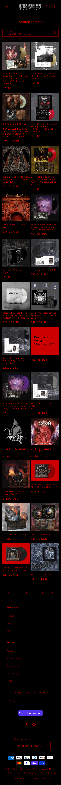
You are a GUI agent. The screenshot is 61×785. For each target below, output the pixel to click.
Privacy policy (30, 773)
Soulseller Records (23, 769)
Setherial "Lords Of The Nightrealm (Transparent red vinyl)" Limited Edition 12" (44, 181)
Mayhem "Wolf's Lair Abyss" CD (12, 271)
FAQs (9, 680)
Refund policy (14, 773)
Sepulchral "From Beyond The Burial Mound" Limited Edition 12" (44, 315)
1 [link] (8, 593)
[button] (6, 6)
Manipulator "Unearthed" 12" (14, 450)
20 (43, 593)
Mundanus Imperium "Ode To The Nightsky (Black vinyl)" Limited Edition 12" (44, 227)
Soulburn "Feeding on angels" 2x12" (41, 450)
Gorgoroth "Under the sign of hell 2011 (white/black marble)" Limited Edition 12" (16, 315)
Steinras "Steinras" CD (42, 574)
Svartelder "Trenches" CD (44, 270)
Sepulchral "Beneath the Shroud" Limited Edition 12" (44, 485)
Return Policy (14, 658)
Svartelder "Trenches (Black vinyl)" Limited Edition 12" (13, 360)
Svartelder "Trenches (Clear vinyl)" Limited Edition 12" (41, 406)
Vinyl (9, 630)
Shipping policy (21, 778)
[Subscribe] (50, 701)
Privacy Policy (15, 666)
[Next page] (52, 593)
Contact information (41, 778)
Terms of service (48, 773)
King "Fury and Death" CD (15, 534)
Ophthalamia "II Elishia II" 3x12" (14, 225)
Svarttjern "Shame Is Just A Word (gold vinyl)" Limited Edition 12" (16, 179)
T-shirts (11, 616)
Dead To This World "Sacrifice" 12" (44, 341)
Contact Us (13, 651)
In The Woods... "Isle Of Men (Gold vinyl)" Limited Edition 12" (43, 76)
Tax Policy (12, 673)
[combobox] (30, 32)
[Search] (54, 32)
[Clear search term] (47, 32)
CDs (9, 623)
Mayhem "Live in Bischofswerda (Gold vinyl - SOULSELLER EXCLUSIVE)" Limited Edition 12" (15, 78)
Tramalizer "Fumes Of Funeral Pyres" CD (13, 492)
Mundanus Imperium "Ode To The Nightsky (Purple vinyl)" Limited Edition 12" (15, 406)
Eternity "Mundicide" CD (43, 534)
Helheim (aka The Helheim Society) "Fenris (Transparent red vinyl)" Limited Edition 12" (44, 128)
